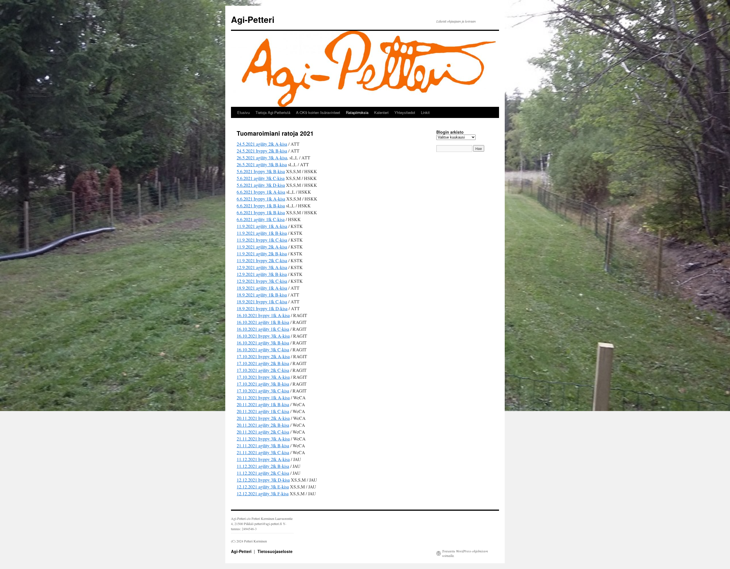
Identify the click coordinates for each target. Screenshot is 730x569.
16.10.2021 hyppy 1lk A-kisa (263, 315)
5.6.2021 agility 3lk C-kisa (261, 178)
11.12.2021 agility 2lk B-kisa (263, 466)
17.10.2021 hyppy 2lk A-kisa (263, 356)
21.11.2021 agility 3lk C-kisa (263, 452)
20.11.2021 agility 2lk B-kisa (263, 425)
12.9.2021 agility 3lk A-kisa (262, 267)
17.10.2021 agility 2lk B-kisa (263, 363)
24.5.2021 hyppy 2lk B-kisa (262, 151)
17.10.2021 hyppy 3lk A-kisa (263, 377)
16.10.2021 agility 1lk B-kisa (263, 322)
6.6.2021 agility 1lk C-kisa (261, 219)
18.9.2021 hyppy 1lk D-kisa (262, 308)
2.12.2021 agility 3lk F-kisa (264, 493)
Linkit (425, 112)
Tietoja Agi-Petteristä (273, 112)
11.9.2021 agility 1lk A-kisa (262, 226)
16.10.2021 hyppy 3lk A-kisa (263, 336)
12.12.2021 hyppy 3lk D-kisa (263, 480)
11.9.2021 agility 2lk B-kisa (262, 254)
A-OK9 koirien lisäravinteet (318, 112)
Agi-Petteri (252, 19)
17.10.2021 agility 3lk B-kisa (263, 384)
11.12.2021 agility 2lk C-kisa (263, 473)
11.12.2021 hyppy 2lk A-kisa (263, 459)
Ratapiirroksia (357, 112)
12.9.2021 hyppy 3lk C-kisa (262, 281)
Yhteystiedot (404, 112)
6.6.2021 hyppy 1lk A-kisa (261, 192)
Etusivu (243, 112)
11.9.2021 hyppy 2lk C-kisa (262, 260)
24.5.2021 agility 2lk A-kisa (262, 144)
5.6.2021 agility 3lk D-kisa (261, 185)
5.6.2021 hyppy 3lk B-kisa (261, 171)
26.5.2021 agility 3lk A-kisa (262, 158)
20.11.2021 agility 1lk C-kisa (263, 411)
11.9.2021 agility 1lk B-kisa (262, 233)
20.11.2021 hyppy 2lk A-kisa (263, 418)
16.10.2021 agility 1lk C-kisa (263, 329)
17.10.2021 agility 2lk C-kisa (263, 370)
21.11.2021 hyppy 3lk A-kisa (263, 439)
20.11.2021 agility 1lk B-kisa (263, 404)
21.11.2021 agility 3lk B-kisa (263, 445)
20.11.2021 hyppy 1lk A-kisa (263, 397)
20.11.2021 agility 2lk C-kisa (263, 432)
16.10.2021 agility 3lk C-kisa (263, 349)
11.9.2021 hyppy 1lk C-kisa (262, 240)
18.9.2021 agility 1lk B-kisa (262, 295)
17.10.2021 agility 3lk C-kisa (263, 391)
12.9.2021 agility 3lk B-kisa (262, 274)
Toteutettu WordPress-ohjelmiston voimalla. (465, 553)
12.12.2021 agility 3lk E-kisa (263, 487)
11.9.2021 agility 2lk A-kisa (262, 247)
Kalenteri (381, 112)
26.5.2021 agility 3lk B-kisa (262, 164)
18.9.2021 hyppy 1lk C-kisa (262, 301)
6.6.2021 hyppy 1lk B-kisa (261, 206)
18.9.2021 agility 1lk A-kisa (262, 288)
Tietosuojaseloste (275, 551)
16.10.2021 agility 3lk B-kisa (263, 343)
